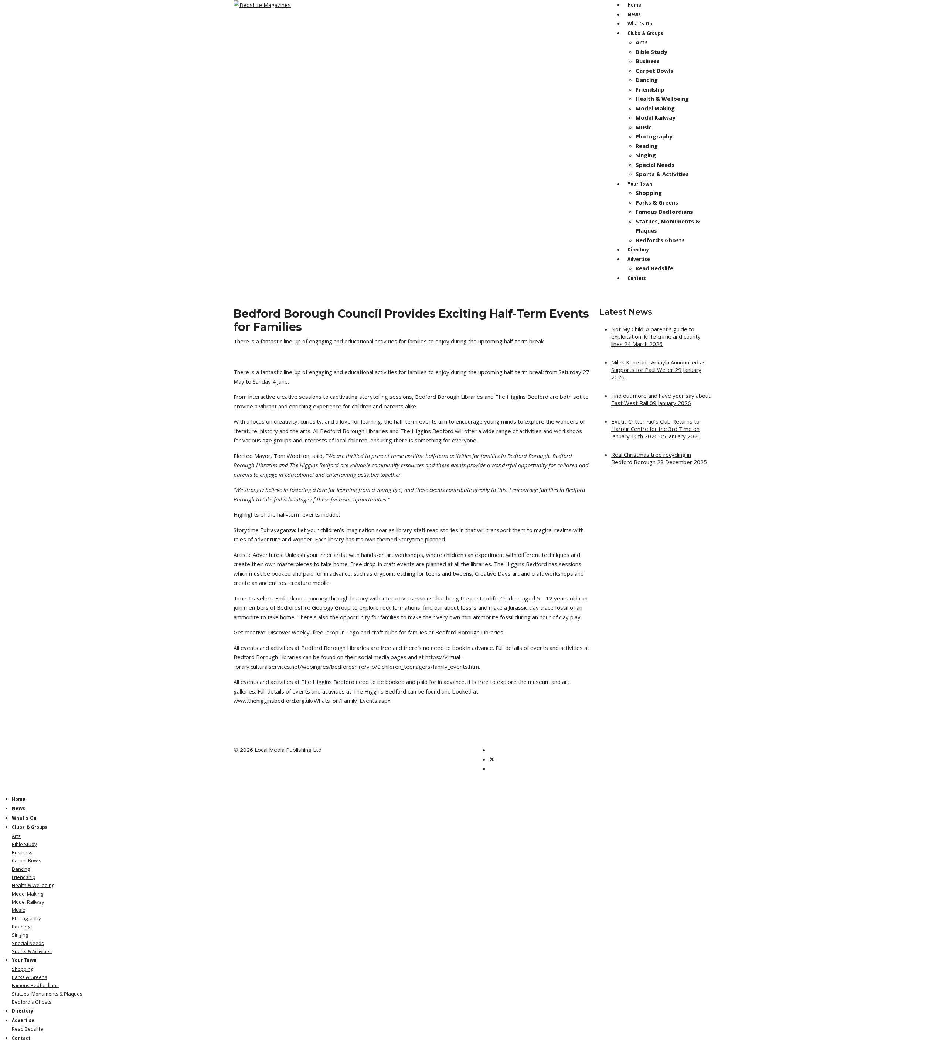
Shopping (649, 192)
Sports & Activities (662, 174)
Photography (654, 136)
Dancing (647, 79)
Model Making (655, 108)
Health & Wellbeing (662, 98)
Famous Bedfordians (664, 211)
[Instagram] (491, 768)
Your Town (639, 183)
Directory (638, 249)
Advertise (638, 259)
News (634, 14)
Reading (647, 146)
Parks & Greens (657, 202)
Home (634, 4)
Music (643, 127)
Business (648, 61)
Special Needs (655, 164)
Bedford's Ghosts (660, 240)
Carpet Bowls (654, 70)
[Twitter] (491, 759)
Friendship (650, 89)
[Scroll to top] (2, 1053)
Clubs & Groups (645, 33)
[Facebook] (491, 749)
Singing (646, 155)
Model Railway (656, 117)
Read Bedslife (654, 268)
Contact (636, 277)
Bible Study (651, 51)
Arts (642, 42)
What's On (639, 23)
